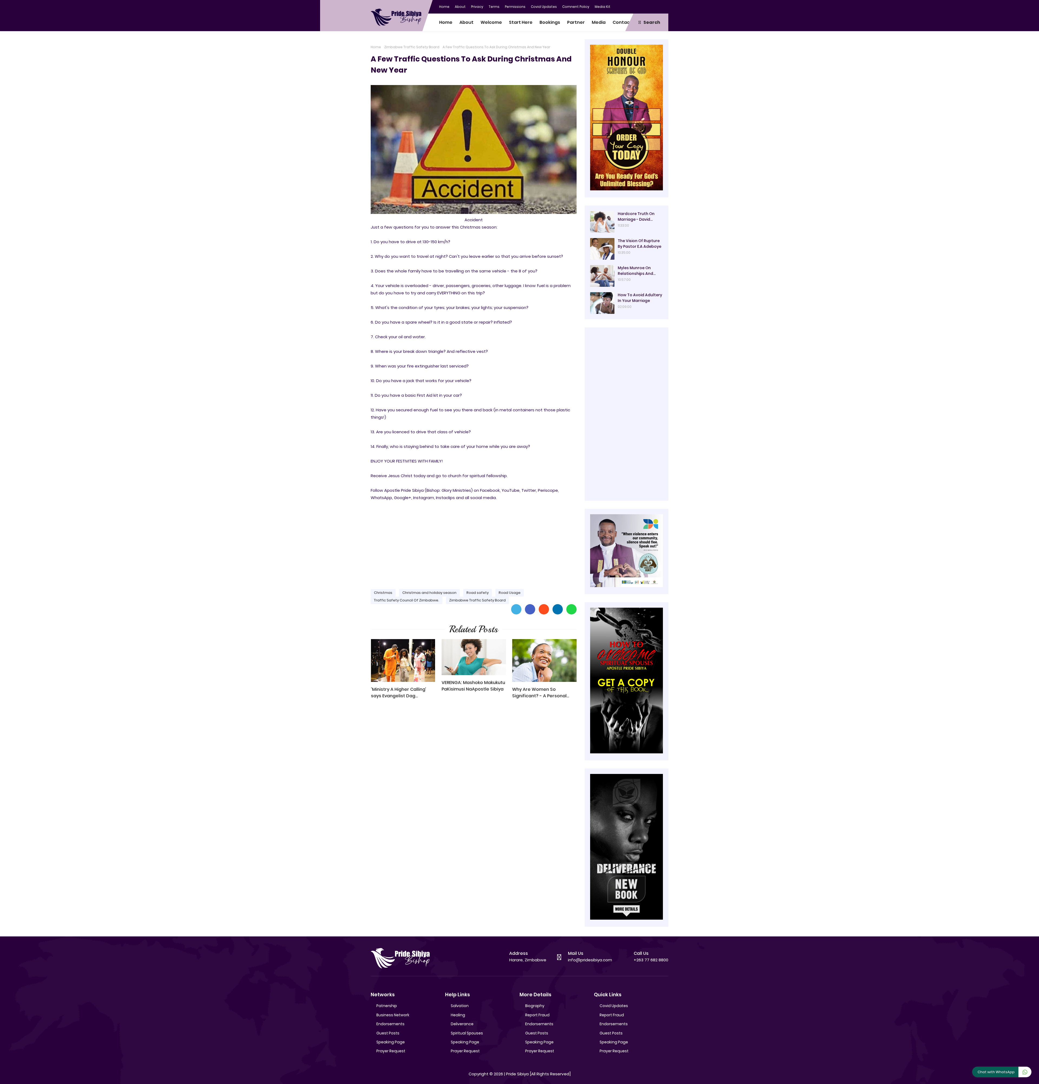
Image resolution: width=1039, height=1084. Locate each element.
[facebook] (632, 6)
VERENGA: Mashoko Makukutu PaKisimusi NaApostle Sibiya (473, 685)
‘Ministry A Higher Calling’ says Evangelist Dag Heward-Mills (398, 692)
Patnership (386, 1005)
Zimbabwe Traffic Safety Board (411, 47)
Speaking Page (390, 1042)
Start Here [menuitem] (520, 22)
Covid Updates (544, 6)
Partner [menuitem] (576, 22)
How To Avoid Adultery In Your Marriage (640, 297)
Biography (534, 1005)
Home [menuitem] (445, 22)
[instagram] (653, 6)
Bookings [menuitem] (550, 22)
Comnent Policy (575, 6)
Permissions (515, 6)
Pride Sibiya (517, 1074)
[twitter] (643, 6)
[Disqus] (474, 780)
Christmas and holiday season (429, 592)
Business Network (392, 1015)
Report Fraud (537, 1015)
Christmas (383, 592)
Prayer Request (390, 1051)
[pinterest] (664, 6)
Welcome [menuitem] (491, 22)
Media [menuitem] (599, 22)
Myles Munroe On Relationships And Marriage (635, 270)
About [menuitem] (466, 22)
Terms (494, 6)
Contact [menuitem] (622, 22)
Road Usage (510, 592)
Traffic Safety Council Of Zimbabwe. (406, 600)
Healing (458, 1015)
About (460, 6)
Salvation (460, 1005)
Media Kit (602, 6)
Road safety (477, 592)
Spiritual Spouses (467, 1033)
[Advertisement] (474, 542)
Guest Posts (387, 1033)
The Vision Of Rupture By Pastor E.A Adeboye (639, 243)
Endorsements (390, 1024)
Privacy (477, 6)
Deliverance (462, 1024)
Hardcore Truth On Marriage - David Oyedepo (636, 216)
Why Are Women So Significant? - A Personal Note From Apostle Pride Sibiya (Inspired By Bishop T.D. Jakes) (540, 692)
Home (444, 6)
